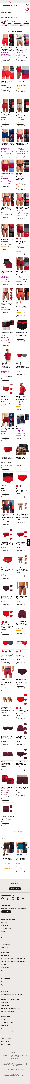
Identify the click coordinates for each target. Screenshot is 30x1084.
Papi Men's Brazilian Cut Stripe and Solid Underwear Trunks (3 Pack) (21, 334)
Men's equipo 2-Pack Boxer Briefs (22, 427)
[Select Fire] (20, 302)
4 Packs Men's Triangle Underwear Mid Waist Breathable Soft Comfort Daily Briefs (22, 712)
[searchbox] (12, 9)
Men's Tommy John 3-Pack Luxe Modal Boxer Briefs (22, 242)
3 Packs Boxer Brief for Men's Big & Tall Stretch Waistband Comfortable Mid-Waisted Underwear (7, 818)
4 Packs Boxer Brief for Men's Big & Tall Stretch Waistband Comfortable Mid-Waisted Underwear (22, 737)
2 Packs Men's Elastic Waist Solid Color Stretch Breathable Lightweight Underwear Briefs (7, 737)
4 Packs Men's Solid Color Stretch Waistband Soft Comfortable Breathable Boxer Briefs (6, 398)
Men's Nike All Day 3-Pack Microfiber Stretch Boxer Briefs (7, 81)
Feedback (28, 542)
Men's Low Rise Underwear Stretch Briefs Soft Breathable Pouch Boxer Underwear (7, 459)
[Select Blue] (21, 854)
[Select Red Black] (6, 651)
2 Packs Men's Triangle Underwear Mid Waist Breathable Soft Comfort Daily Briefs (7, 655)
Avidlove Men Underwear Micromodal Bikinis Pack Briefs (7, 303)
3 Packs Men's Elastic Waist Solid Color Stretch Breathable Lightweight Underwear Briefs (7, 597)
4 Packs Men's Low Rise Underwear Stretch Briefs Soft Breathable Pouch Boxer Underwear (7, 543)
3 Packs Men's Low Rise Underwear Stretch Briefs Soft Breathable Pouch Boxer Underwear (22, 543)
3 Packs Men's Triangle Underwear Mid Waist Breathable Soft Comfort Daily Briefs (7, 626)
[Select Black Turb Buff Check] (17, 238)
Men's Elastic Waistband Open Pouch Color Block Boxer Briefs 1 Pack (7, 681)
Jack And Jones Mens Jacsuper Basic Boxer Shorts (22, 789)
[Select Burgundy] (20, 486)
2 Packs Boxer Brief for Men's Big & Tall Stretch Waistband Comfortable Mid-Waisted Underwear (7, 763)
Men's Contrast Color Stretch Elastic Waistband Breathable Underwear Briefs (22, 597)
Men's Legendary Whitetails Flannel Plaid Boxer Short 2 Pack (22, 459)
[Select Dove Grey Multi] (20, 174)
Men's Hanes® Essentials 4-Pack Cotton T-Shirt (6, 367)
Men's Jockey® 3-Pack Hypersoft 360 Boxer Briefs (7, 175)
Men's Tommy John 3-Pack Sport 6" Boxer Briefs (22, 273)
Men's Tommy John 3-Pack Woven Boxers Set (7, 273)
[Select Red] (17, 302)
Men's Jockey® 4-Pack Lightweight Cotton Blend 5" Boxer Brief (22, 114)
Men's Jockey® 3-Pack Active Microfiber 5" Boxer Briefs (22, 145)
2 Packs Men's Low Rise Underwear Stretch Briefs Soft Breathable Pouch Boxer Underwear (22, 367)
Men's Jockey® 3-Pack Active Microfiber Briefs (7, 238)
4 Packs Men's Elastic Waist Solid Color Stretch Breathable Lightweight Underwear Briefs (22, 763)
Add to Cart (6, 60)
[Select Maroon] (2, 363)
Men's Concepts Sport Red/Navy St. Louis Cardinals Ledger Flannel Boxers (7, 789)
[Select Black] (7, 854)
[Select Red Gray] (20, 363)
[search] (3, 9)
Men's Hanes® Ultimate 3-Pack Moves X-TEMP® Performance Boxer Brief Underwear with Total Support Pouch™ (8, 858)
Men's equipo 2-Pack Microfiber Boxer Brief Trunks (7, 334)
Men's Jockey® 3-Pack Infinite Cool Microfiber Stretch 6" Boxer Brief (7, 145)
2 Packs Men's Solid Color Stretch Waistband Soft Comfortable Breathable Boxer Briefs (21, 655)
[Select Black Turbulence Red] (20, 238)
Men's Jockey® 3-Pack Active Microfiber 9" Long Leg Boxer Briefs (7, 49)
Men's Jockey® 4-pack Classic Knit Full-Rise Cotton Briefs (22, 49)
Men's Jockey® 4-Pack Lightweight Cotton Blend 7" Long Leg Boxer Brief (7, 114)
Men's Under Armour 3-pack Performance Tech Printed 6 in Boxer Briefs (22, 306)
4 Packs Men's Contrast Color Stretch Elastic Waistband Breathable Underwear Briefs (22, 569)
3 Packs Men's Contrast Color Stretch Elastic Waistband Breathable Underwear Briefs (22, 516)
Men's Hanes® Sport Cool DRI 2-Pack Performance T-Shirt (21, 398)
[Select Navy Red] (17, 174)
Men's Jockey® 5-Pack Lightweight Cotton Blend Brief (22, 178)
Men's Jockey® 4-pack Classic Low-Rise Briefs (22, 207)
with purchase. (15, 2)
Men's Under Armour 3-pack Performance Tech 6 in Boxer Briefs (7, 208)
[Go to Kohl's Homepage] (7, 5)
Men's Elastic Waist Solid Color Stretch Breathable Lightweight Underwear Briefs (22, 681)
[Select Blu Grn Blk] (17, 854)
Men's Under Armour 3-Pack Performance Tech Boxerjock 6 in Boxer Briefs (7, 516)
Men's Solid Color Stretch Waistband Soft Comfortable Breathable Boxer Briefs (7, 569)
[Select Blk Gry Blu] (4, 854)
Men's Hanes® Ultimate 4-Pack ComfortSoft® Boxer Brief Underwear (21, 858)
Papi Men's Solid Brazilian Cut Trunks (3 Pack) (7, 487)
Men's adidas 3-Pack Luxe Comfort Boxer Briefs (21, 81)
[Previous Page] (9, 831)
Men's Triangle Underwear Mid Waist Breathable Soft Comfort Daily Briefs (21, 490)
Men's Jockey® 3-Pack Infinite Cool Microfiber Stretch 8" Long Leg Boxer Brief (7, 428)
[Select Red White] (20, 651)
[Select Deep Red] (6, 363)
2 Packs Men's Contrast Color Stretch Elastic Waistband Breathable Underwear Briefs (7, 709)
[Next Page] (18, 831)
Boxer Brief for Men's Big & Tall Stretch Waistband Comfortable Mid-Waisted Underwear (22, 623)
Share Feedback (15, 888)
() (10, 57)
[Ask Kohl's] (27, 9)
